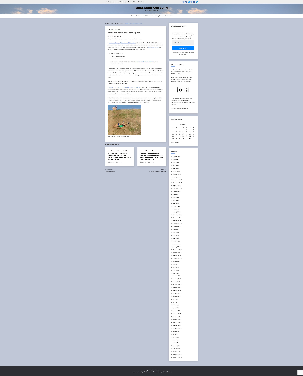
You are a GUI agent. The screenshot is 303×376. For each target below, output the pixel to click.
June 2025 (176, 197)
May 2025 (176, 200)
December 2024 (177, 215)
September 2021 (177, 328)
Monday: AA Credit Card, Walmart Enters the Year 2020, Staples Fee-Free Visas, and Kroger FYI (119, 156)
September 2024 (177, 223)
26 (176, 138)
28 (183, 138)
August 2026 (176, 156)
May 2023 (176, 270)
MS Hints (117, 29)
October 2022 (177, 290)
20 (180, 136)
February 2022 (177, 314)
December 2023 (177, 250)
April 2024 (176, 238)
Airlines (142, 151)
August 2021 (176, 331)
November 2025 (177, 183)
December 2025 (177, 180)
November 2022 (177, 287)
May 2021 (176, 340)
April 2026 (176, 168)
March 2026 (176, 171)
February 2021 (177, 348)
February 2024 (177, 244)
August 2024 (176, 226)
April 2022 (176, 308)
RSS (186, 2)
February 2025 (177, 209)
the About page (183, 108)
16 (190, 134)
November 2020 (177, 357)
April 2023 (176, 273)
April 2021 (176, 343)
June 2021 (176, 337)
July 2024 (175, 229)
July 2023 (175, 264)
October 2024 (177, 220)
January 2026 (176, 177)
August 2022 (176, 296)
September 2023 (177, 258)
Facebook (194, 2)
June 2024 (176, 232)
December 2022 (177, 284)
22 (186, 136)
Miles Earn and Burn (151, 8)
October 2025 (177, 186)
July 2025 (175, 194)
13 (180, 134)
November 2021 (177, 322)
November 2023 (177, 252)
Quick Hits (126, 151)
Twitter (189, 2)
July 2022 (175, 299)
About (107, 2)
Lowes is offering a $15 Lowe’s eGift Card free (122, 43)
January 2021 (176, 351)
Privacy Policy (132, 2)
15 (186, 134)
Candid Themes (167, 372)
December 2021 (177, 319)
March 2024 (176, 241)
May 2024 (176, 235)
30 (190, 138)
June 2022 (176, 302)
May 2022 (176, 305)
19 (176, 136)
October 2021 (177, 325)
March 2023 (176, 276)
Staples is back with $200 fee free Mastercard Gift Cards (125, 87)
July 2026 (175, 159)
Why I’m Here (142, 2)
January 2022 (176, 316)
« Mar (172, 142)
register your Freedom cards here (145, 61)
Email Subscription (122, 2)
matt (119, 36)
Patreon (197, 2)
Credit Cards (111, 151)
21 (183, 136)
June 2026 (176, 162)
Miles (153, 151)
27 (180, 138)
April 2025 (176, 203)
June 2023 (176, 267)
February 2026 (177, 174)
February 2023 (177, 279)
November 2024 (177, 218)
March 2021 (176, 346)
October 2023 (177, 255)
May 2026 (176, 165)
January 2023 (176, 282)
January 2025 (176, 212)
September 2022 (177, 293)
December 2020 (177, 354)
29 (186, 138)
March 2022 (176, 311)
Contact (112, 2)
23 (190, 136)
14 (183, 134)
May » (177, 142)
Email (191, 2)
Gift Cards (110, 29)
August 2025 (176, 191)
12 (176, 134)
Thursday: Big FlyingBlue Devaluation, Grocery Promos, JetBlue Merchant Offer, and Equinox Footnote (152, 156)
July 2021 (175, 334)
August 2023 (176, 261)
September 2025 (177, 188)
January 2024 (176, 247)
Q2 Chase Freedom (153, 47)
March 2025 (176, 206)
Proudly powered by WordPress (141, 372)
